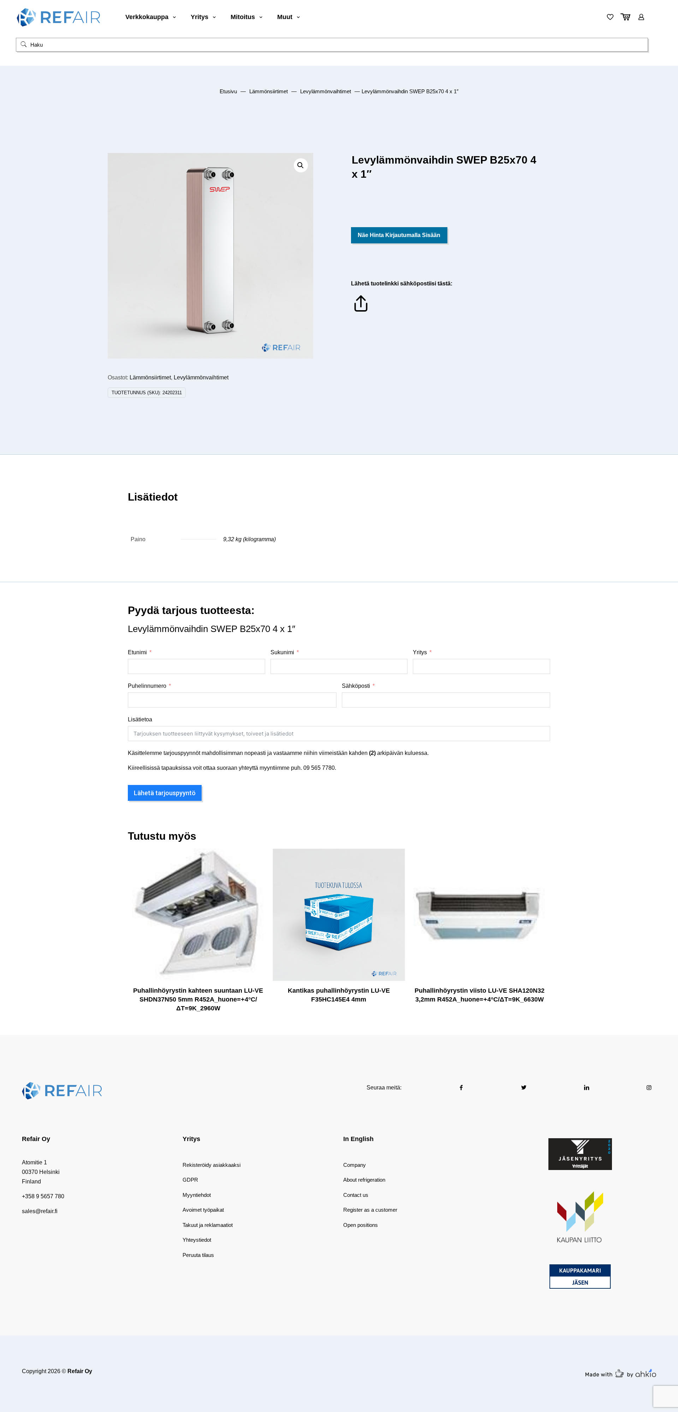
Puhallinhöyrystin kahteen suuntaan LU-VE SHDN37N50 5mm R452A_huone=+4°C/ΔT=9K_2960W (198, 999)
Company (354, 1165)
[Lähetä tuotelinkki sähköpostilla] (361, 311)
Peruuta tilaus (198, 1255)
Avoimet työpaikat (203, 1210)
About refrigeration (364, 1180)
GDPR (190, 1180)
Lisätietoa (140, 719)
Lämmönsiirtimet (268, 91)
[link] (580, 1154)
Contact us (355, 1195)
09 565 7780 (319, 768)
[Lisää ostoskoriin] (254, 858)
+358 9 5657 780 (43, 1196)
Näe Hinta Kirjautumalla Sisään (399, 235)
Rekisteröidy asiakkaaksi (211, 1165)
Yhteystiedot (197, 1240)
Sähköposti (356, 686)
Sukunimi (282, 652)
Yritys (420, 652)
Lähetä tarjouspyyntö (165, 793)
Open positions (360, 1225)
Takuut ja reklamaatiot (208, 1225)
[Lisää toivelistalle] (254, 888)
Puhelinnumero (147, 686)
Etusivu (228, 91)
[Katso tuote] (254, 873)
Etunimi (137, 652)
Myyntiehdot (197, 1195)
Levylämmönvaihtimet (325, 91)
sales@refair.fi (40, 1211)
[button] (301, 165)
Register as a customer (370, 1210)
